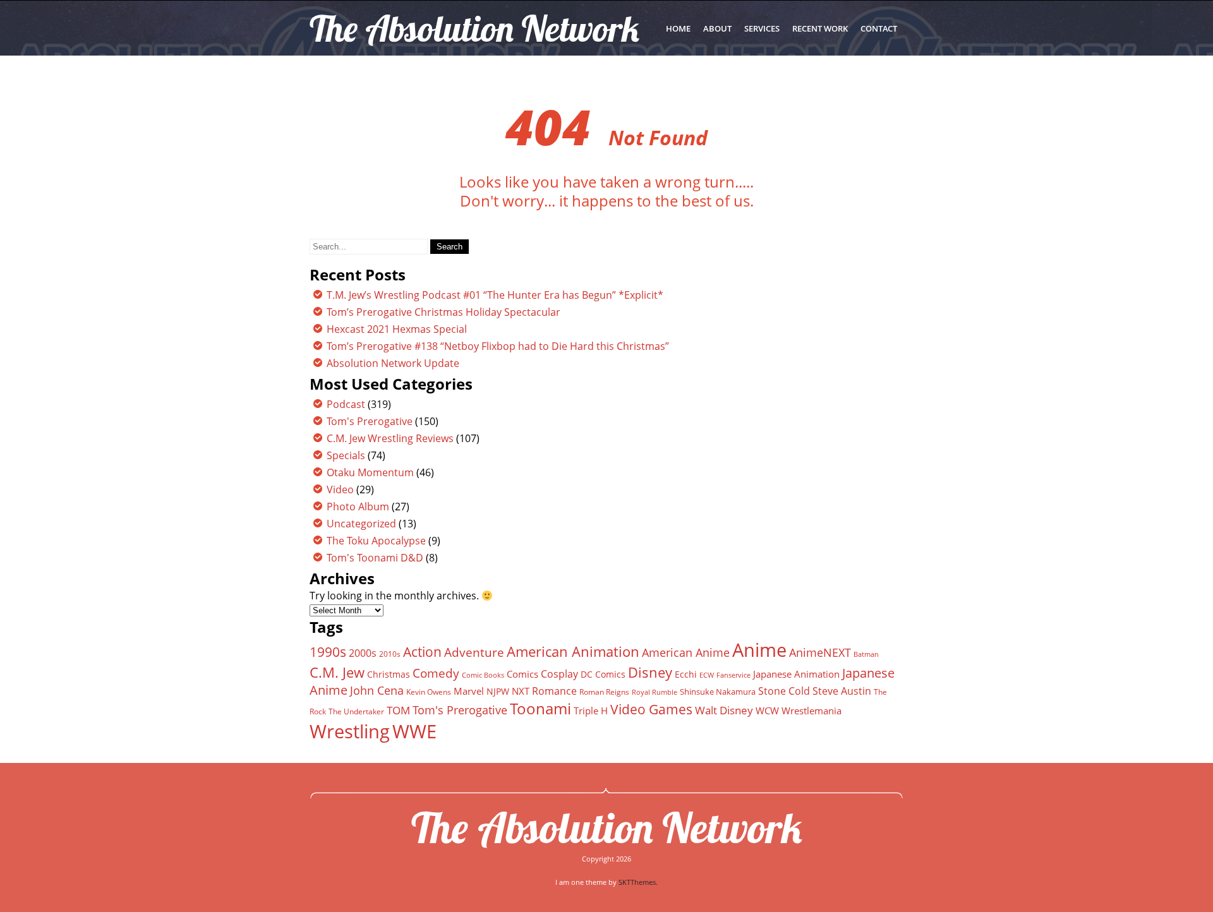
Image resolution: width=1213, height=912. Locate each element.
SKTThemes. (638, 882)
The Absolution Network (606, 827)
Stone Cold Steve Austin (814, 691)
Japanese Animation (796, 674)
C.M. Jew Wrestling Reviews (390, 438)
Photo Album (358, 506)
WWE (414, 731)
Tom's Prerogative (370, 421)
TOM (398, 710)
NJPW (497, 691)
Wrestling (350, 731)
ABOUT (717, 28)
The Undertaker (356, 711)
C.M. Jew (337, 672)
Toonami (540, 709)
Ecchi (686, 674)
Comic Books (483, 675)
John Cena (377, 690)
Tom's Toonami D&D (375, 558)
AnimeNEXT (820, 652)
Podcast (346, 404)
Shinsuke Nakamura (718, 691)
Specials (346, 455)
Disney (650, 672)
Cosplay (559, 674)
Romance (554, 691)
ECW (706, 675)
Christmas (388, 674)
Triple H (591, 710)
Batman (866, 654)
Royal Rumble (654, 692)
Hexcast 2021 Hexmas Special (397, 329)
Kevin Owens (428, 692)
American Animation (573, 651)
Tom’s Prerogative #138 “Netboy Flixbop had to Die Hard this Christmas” (498, 346)
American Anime (686, 652)
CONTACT (878, 28)
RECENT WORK (820, 28)
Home (678, 28)
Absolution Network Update (393, 363)
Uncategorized (361, 524)
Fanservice (733, 675)
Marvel (469, 691)
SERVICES (762, 28)
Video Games (651, 709)
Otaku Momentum (370, 472)
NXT (520, 691)
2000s (363, 653)
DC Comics (603, 674)
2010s (390, 654)
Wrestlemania (812, 710)
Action (422, 651)
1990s (328, 652)
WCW (767, 710)
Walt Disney (724, 710)
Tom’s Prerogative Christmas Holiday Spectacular (443, 312)
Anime (759, 650)
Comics (522, 674)
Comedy (436, 673)
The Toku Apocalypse (376, 541)
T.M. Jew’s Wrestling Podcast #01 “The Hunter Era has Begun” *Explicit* (495, 295)
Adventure (474, 652)
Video (340, 489)
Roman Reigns (604, 692)
